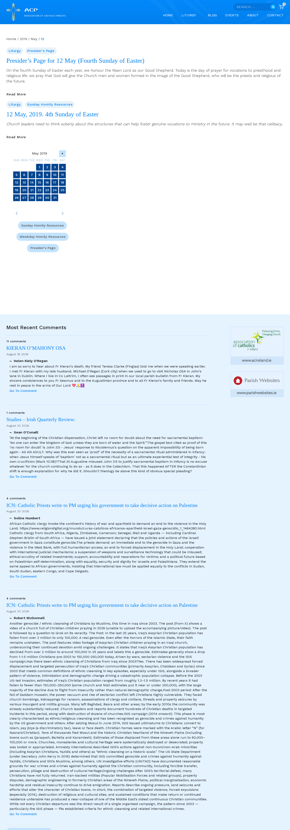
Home (168, 15)
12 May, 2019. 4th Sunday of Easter (52, 114)
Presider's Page (40, 51)
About (253, 15)
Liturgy (14, 51)
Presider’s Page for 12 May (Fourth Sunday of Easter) (75, 60)
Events (232, 15)
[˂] (16, 213)
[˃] (62, 213)
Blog (212, 15)
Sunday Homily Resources (49, 104)
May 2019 (39, 153)
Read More (16, 94)
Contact (275, 15)
